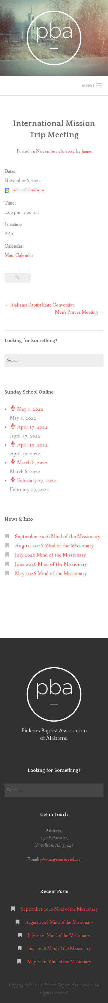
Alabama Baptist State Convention (39, 305)
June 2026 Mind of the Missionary (51, 564)
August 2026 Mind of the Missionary (54, 545)
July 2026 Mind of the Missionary (50, 555)
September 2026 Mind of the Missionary (57, 536)
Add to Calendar (25, 190)
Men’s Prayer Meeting (79, 312)
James (87, 152)
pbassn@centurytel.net (60, 859)
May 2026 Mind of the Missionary (51, 573)
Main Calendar (18, 255)
